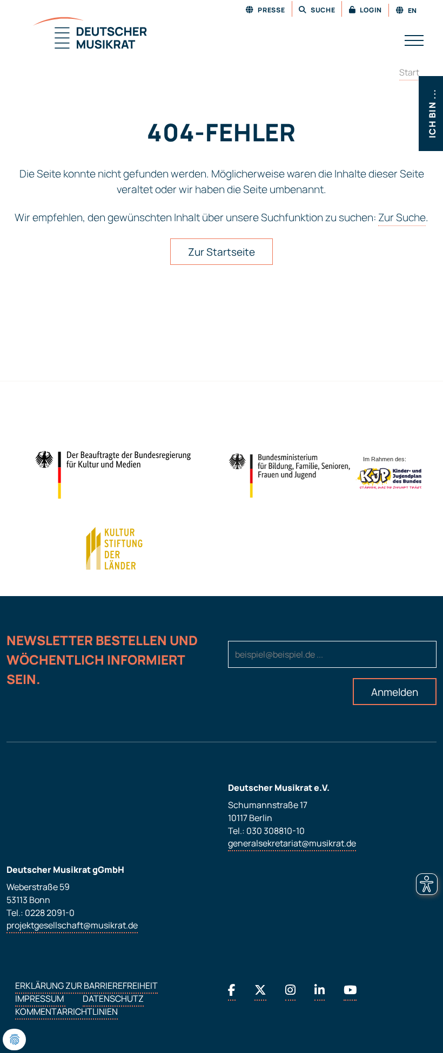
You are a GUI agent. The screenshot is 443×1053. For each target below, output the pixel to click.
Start (409, 72)
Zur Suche (402, 217)
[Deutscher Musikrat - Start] (76, 34)
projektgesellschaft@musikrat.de (72, 926)
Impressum (40, 999)
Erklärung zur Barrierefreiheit (86, 986)
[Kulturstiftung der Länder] (114, 548)
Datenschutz (113, 999)
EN (411, 10)
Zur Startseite (221, 252)
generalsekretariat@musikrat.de (292, 844)
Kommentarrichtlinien (66, 1012)
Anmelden (394, 692)
